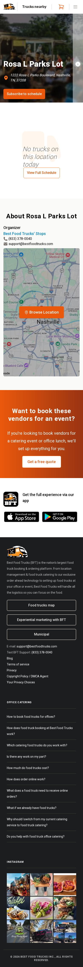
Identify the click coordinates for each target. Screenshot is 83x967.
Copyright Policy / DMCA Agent (27, 676)
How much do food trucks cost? (28, 768)
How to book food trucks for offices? (31, 716)
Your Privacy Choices (21, 682)
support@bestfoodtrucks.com (31, 244)
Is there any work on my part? (26, 756)
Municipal (41, 634)
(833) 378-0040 (20, 239)
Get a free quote (41, 461)
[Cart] (60, 7)
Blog (10, 658)
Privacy (12, 670)
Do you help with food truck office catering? (35, 836)
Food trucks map (41, 605)
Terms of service (18, 664)
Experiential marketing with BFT (41, 620)
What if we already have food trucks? (31, 808)
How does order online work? (26, 779)
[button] (41, 312)
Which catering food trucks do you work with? (37, 745)
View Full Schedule (41, 173)
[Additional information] (77, 64)
